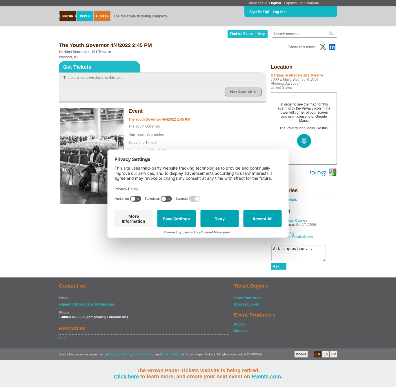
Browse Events (246, 304)
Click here (126, 376)
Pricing (239, 324)
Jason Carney (295, 221)
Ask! (277, 266)
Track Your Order (248, 298)
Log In (278, 12)
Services (241, 331)
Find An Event (241, 34)
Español (290, 3)
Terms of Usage (120, 354)
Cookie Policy (171, 354)
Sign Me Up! (259, 12)
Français (311, 3)
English (275, 3)
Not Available (243, 92)
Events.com (266, 376)
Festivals (289, 200)
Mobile (301, 354)
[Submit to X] (323, 47)
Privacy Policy (143, 354)
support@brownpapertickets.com (86, 304)
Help (261, 34)
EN (317, 354)
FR (333, 354)
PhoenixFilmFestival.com (292, 237)
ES (326, 354)
